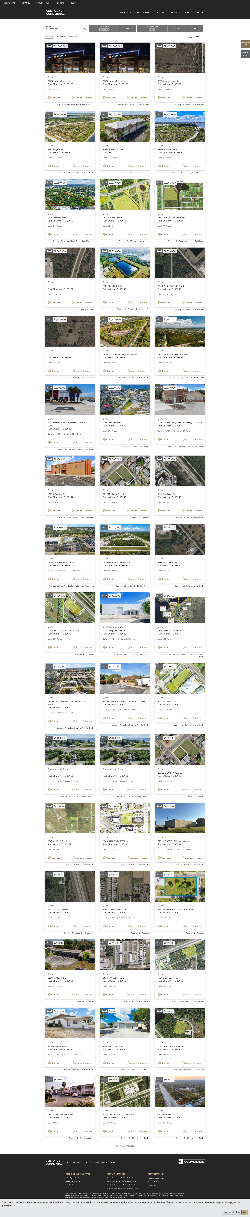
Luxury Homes (43, 3)
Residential (9, 3)
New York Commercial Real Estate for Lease (122, 1188)
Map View (61, 36)
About (187, 12)
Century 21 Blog (153, 1182)
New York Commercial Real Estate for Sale (121, 1185)
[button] (245, 44)
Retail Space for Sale (72, 1181)
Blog (73, 3)
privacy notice (70, 1202)
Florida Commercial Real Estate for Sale (120, 1178)
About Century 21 (156, 1174)
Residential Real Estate (156, 1178)
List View (49, 36)
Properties (125, 12)
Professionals (143, 12)
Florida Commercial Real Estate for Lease (121, 1181)
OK (244, 1212)
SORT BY (191, 37)
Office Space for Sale (73, 1178)
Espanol (26, 3)
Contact (200, 12)
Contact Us (152, 1185)
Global (60, 3)
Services (161, 12)
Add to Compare (83, 97)
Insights (175, 12)
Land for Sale (70, 1185)
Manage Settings (232, 1212)
